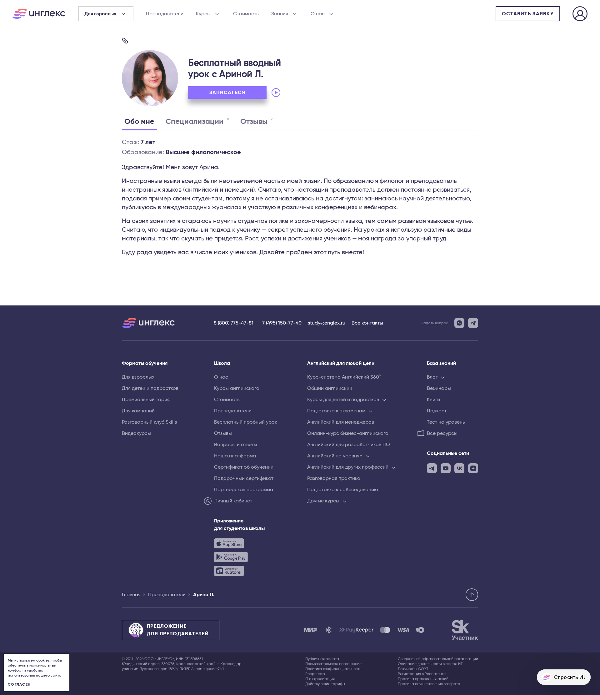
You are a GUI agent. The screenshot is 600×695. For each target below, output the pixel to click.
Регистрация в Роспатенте (422, 674)
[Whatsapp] (459, 323)
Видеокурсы (136, 433)
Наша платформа (235, 455)
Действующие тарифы (325, 684)
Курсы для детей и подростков (343, 399)
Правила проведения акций (423, 679)
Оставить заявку (528, 13)
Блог (432, 377)
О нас (318, 13)
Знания (279, 13)
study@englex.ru (326, 322)
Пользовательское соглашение (333, 664)
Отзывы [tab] (256, 121)
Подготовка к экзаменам (336, 410)
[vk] (459, 468)
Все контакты (367, 322)
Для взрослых (138, 377)
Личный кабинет (233, 500)
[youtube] (446, 468)
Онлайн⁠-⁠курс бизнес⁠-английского (347, 433)
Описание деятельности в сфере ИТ (430, 664)
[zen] (473, 468)
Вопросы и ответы (235, 444)
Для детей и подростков (150, 388)
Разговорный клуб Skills (149, 422)
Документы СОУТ (413, 669)
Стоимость (246, 13)
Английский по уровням (334, 455)
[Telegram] (473, 323)
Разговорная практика (333, 478)
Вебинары (439, 388)
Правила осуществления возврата (429, 684)
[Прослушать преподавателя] (276, 92)
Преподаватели (164, 13)
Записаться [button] (227, 92)
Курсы (203, 13)
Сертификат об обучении (243, 467)
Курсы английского (236, 388)
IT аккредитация (320, 679)
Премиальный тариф (146, 399)
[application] (313, 92)
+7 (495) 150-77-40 (281, 322)
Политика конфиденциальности (333, 669)
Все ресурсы (442, 433)
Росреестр (315, 674)
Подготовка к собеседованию (342, 489)
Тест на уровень (446, 422)
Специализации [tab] (197, 121)
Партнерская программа (243, 489)
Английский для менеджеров (340, 422)
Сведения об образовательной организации (438, 659)
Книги (433, 399)
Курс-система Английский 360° (344, 377)
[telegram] (432, 468)
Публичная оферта (322, 659)
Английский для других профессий (347, 467)
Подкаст (437, 410)
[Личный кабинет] (580, 14)
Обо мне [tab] (139, 121)
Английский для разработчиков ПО (348, 444)
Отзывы (223, 433)
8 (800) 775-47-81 (233, 322)
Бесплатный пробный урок (245, 422)
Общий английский (329, 388)
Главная (131, 594)
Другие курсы (323, 500)
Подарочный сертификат (243, 478)
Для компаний (138, 410)
